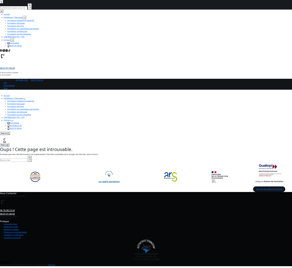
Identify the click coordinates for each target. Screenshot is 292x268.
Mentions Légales (11, 229)
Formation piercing (15, 106)
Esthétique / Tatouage (13, 98)
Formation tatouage (16, 104)
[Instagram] (4, 262)
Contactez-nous (10, 224)
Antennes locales (11, 227)
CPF (5, 83)
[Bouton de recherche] (30, 159)
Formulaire (14, 123)
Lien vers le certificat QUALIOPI (269, 189)
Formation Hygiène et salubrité (20, 101)
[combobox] (13, 160)
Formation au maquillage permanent (23, 109)
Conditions (8, 235)
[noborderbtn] (4, 142)
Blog (6, 88)
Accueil (7, 95)
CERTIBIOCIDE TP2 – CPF (14, 117)
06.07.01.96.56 (37, 80)
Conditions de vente (12, 237)
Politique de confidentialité (15, 232)
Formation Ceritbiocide (17, 112)
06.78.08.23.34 (22, 80)
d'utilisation (18, 235)
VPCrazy (51, 265)
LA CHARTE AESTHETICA (109, 181)
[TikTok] (9, 262)
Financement (9, 85)
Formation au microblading (19, 114)
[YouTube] (6, 262)
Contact (7, 120)
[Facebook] (1, 262)
